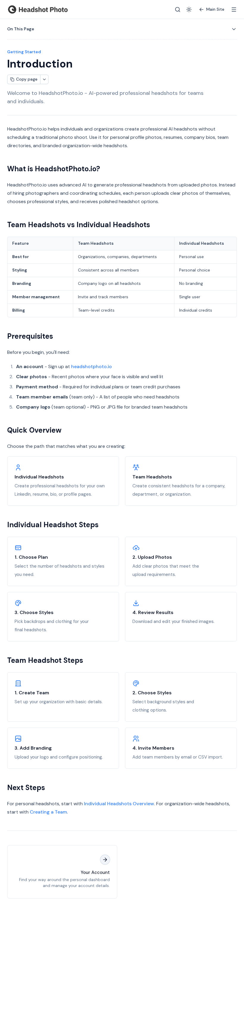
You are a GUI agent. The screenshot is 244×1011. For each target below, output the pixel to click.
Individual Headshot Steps (52, 524)
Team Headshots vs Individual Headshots (78, 224)
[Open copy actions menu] (44, 79)
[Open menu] (234, 9)
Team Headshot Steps (45, 660)
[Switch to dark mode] (189, 9)
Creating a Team (48, 812)
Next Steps (26, 787)
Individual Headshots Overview (119, 803)
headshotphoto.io (91, 366)
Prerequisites (30, 336)
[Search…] (177, 9)
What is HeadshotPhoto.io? (53, 168)
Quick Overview (34, 430)
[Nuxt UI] (37, 9)
